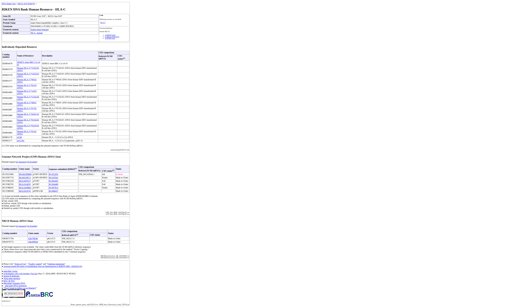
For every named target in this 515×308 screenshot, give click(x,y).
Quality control (35, 264)
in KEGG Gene (110, 35)
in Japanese (21, 162)
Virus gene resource (11, 278)
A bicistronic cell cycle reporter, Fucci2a (20, 273)
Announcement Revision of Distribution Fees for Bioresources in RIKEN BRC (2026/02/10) (42, 266)
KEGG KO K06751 (26, 4)
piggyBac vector (10, 271)
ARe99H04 (33, 242)
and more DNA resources (16, 286)
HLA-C (103, 23)
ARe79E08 (33, 238)
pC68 (19, 137)
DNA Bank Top (9, 4)
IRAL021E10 (25, 191)
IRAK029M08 (25, 174)
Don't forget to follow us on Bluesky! (20, 288)
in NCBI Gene (110, 38)
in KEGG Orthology (112, 37)
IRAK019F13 (25, 177)
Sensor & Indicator (11, 276)
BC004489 (53, 184)
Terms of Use (20, 264)
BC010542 (53, 177)
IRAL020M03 (25, 188)
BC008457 (53, 191)
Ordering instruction (56, 264)
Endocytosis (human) (40, 29)
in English (32, 162)
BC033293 (53, 174)
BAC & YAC (9, 281)
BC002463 (53, 181)
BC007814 (53, 188)
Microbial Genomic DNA (14, 283)
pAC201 (20, 140)
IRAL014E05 (25, 184)
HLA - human (37, 33)
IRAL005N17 (25, 181)
